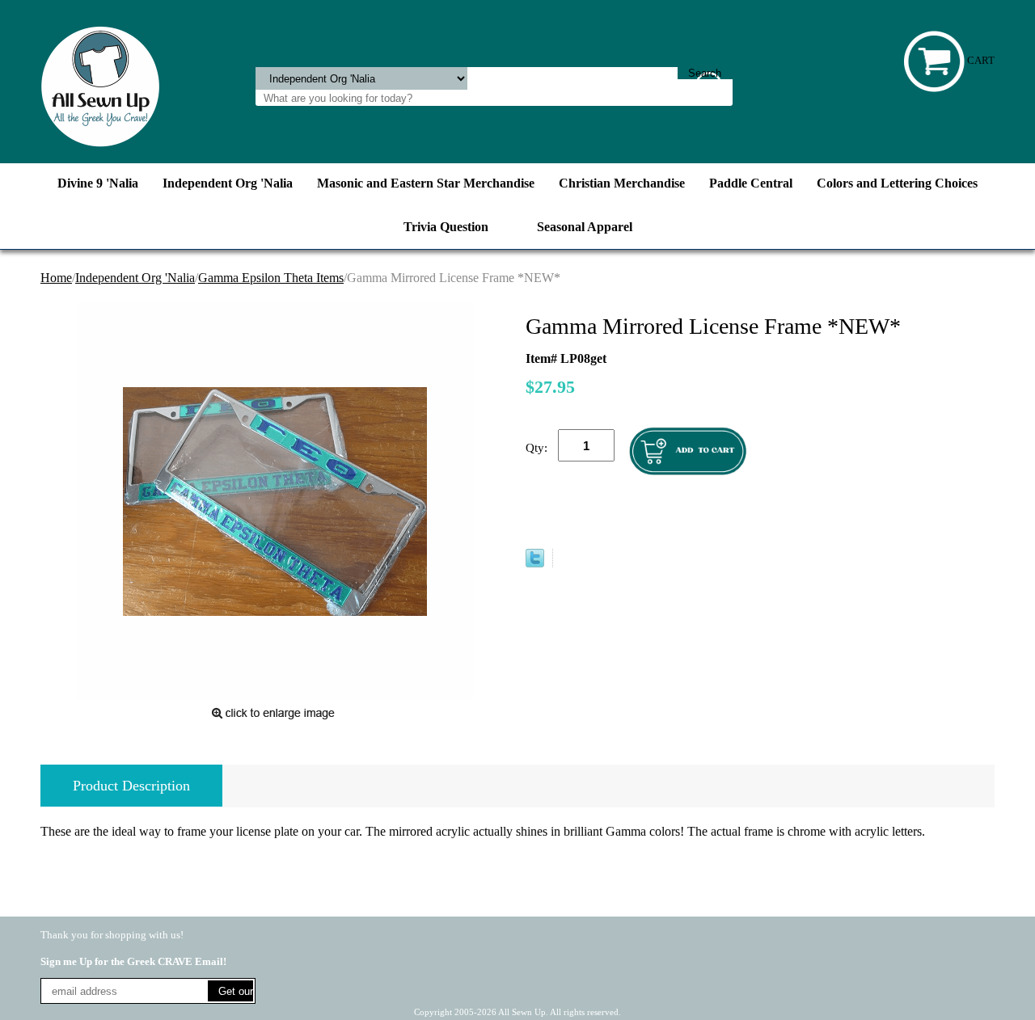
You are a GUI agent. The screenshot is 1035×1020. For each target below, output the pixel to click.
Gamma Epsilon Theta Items (271, 278)
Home (56, 278)
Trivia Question (445, 227)
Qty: (536, 447)
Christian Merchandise (622, 183)
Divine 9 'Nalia (97, 183)
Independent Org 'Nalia (228, 183)
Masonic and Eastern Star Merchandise (425, 183)
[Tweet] (535, 563)
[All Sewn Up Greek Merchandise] (100, 85)
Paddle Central (750, 183)
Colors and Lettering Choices (897, 183)
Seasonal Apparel (584, 227)
